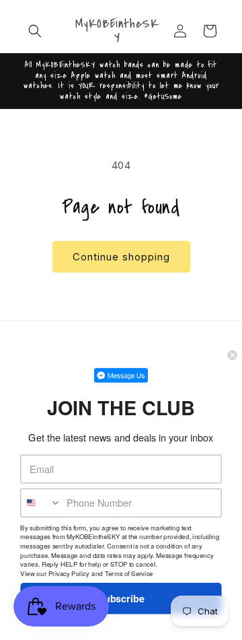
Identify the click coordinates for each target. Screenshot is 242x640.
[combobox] (41, 503)
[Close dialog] (232, 355)
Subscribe (121, 599)
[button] (35, 31)
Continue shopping (121, 256)
